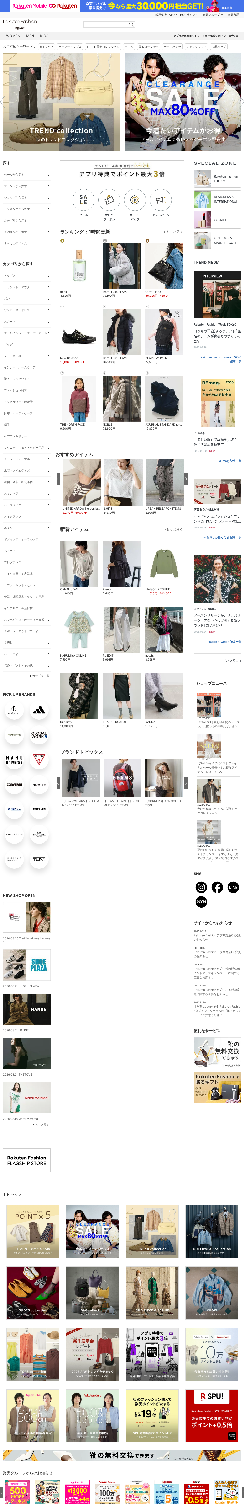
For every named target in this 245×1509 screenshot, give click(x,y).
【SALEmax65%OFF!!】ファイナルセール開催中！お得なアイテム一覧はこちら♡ (217, 767)
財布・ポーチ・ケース (18, 413)
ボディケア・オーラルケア (21, 539)
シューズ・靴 (12, 356)
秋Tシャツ (46, 47)
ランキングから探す (17, 209)
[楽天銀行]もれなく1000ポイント (176, 14)
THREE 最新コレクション (103, 47)
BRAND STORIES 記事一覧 (224, 642)
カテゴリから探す (15, 220)
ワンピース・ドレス (17, 310)
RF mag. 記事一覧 (229, 461)
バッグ (8, 344)
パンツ (8, 298)
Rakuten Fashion (40, 24)
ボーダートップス (69, 47)
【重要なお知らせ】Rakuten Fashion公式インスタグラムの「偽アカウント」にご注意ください (217, 1011)
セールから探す (14, 174)
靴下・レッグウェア (17, 379)
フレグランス (12, 562)
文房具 (8, 642)
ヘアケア (10, 551)
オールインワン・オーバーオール (25, 333)
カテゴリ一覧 (40, 676)
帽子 (7, 424)
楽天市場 (233, 14)
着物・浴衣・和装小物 (18, 482)
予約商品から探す (15, 232)
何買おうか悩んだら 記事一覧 (222, 537)
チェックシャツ (196, 47)
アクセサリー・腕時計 (18, 402)
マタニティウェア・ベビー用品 (24, 447)
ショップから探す (15, 197)
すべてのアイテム (15, 243)
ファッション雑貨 (15, 390)
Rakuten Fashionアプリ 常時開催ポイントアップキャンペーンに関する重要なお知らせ (217, 973)
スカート (10, 321)
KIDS (44, 36)
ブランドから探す (15, 186)
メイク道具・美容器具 (18, 574)
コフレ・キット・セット (20, 585)
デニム (129, 47)
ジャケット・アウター (18, 287)
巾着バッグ (219, 47)
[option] (61, 102)
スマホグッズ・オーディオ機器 (24, 619)
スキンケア (11, 493)
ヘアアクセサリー (15, 436)
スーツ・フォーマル (17, 459)
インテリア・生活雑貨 (18, 608)
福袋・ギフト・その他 (18, 665)
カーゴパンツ (172, 47)
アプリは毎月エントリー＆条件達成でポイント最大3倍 (205, 36)
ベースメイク (12, 505)
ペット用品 (11, 654)
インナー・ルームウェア (20, 367)
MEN (30, 36)
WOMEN (13, 36)
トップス (10, 275)
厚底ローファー (149, 47)
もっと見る (42, 1124)
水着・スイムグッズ (17, 470)
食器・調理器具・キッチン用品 (24, 596)
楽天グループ (211, 14)
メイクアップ (12, 516)
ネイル (8, 528)
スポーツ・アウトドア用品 (21, 631)
